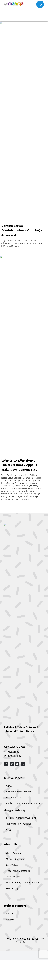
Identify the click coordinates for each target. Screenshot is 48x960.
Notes (26, 485)
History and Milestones (18, 870)
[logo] (18, 524)
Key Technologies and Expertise (22, 882)
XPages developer (24, 496)
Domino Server (22, 243)
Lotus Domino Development (14, 483)
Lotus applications (33, 480)
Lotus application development (21, 479)
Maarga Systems (31, 938)
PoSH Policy (12, 888)
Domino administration (17, 240)
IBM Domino (36, 243)
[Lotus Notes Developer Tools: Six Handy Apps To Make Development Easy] (24, 257)
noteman (18, 485)
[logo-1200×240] (14, 3)
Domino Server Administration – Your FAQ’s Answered (22, 230)
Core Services (13, 876)
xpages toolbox (21, 499)
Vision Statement (15, 853)
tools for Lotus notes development (17, 488)
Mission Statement (15, 859)
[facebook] (6, 764)
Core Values (12, 864)
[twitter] (12, 764)
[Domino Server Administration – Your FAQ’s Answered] (24, 23)
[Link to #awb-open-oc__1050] (40, 4)
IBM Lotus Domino (10, 246)
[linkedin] (23, 764)
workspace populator (23, 493)
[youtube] (17, 764)
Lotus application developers (21, 477)
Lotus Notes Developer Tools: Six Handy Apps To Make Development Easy (19, 464)
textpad (33, 485)
